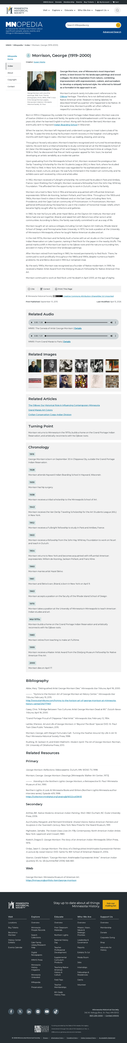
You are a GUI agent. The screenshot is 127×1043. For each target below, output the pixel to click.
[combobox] (93, 25)
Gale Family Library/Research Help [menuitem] (38, 945)
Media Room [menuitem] (83, 957)
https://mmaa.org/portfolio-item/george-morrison (51, 880)
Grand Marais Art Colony (40, 410)
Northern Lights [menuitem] (61, 935)
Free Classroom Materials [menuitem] (61, 928)
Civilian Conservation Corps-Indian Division (49, 414)
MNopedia (18, 45)
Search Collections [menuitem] (36, 936)
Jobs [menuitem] (79, 962)
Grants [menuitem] (80, 980)
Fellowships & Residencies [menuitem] (83, 973)
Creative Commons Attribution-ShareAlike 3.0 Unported (88, 296)
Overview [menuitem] (35, 923)
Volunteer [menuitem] (81, 985)
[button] (46, 10)
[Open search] (117, 10)
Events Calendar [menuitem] (15, 947)
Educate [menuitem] (58, 917)
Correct (46, 289)
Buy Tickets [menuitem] (13, 927)
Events (79, 2)
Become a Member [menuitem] (12, 933)
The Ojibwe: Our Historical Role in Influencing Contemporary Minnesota (64, 405)
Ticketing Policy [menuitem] (72, 1038)
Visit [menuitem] (10, 917)
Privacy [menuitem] (45, 1038)
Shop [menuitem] (102, 942)
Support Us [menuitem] (106, 917)
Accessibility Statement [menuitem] (107, 1038)
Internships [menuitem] (82, 967)
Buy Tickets (89, 2)
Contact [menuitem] (11, 86)
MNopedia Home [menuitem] (12, 57)
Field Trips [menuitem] (58, 980)
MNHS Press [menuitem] (36, 960)
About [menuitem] (10, 73)
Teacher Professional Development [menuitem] (60, 950)
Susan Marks (39, 62)
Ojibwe (63, 96)
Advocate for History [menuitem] (105, 948)
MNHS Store (48, 2)
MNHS (9, 45)
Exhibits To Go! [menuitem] (83, 952)
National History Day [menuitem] (61, 941)
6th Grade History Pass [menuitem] (59, 993)
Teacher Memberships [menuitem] (60, 986)
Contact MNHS (112, 1016)
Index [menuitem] (10, 66)
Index (28, 45)
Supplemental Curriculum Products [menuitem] (60, 960)
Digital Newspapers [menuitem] (36, 953)
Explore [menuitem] (35, 917)
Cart (117, 2)
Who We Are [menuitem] (84, 917)
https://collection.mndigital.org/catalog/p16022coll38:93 (54, 797)
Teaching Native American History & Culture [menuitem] (61, 971)
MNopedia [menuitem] (35, 982)
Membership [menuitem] (105, 927)
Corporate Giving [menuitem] (107, 937)
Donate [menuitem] (103, 932)
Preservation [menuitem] (36, 987)
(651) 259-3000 (96, 1016)
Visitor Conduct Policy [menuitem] (88, 1038)
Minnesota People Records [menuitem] (38, 928)
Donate (58, 2)
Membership (69, 2)
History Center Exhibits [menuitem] (14, 941)
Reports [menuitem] (80, 947)
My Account (104, 2)
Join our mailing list (110, 904)
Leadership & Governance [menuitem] (83, 941)
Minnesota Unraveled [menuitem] (35, 976)
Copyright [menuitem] (12, 80)
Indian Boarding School (65, 125)
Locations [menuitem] (12, 923)
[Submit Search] (118, 25)
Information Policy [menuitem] (57, 1038)
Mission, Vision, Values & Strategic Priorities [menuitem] (83, 931)
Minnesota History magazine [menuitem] (35, 967)
